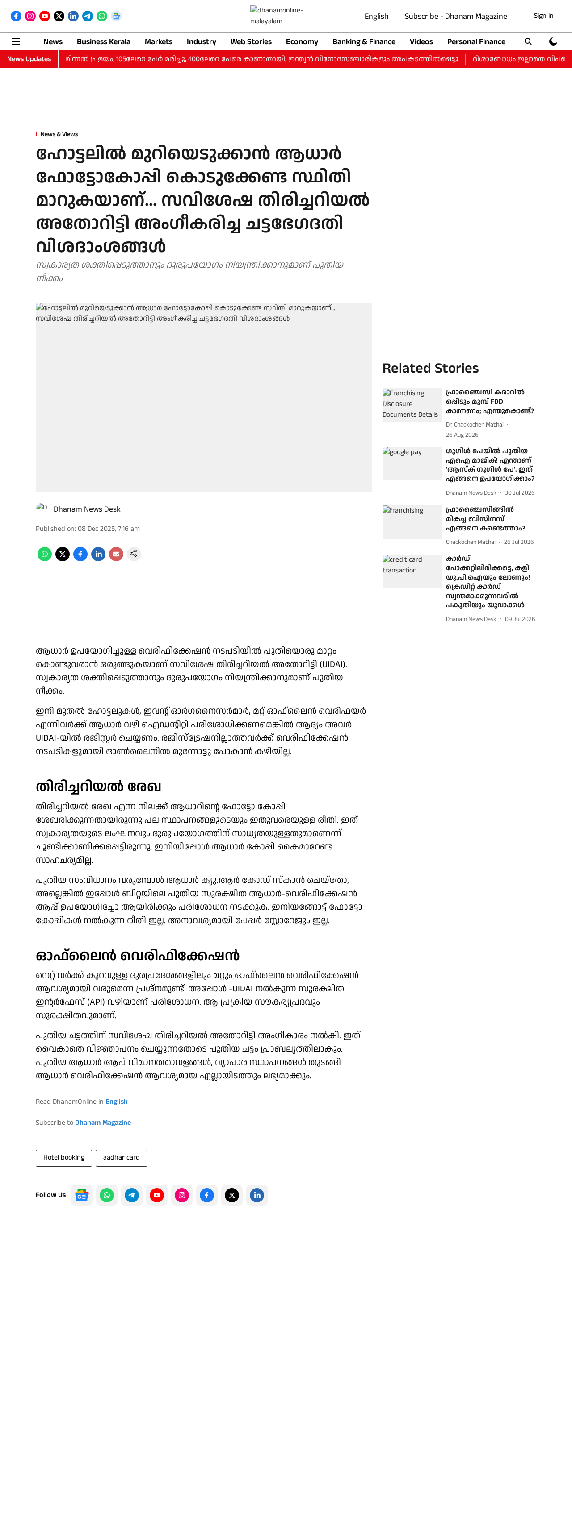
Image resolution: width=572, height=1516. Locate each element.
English (377, 16)
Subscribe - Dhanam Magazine (456, 16)
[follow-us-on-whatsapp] (107, 1195)
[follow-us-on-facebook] (207, 1195)
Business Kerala (103, 41)
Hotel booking (63, 1157)
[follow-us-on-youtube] (157, 1195)
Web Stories (251, 41)
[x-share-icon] (62, 559)
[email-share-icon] (116, 559)
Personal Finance (476, 41)
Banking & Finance (363, 41)
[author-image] (43, 509)
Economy (302, 41)
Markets (158, 41)
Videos (421, 41)
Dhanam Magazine (103, 1123)
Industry (201, 41)
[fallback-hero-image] (412, 405)
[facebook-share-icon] (80, 559)
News (53, 41)
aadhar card (121, 1157)
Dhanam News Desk (87, 509)
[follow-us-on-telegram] (132, 1195)
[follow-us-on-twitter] (232, 1195)
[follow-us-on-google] (82, 1195)
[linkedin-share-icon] (98, 559)
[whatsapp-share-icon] (45, 559)
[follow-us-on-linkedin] (257, 1195)
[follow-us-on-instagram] (182, 1195)
